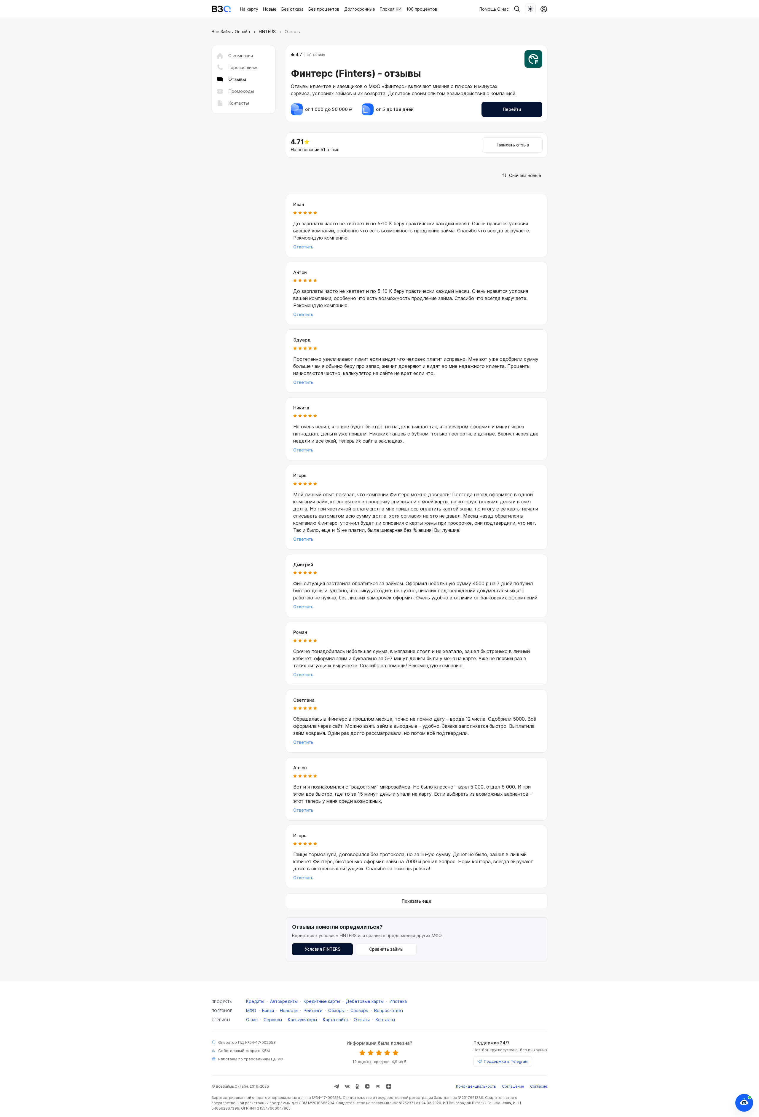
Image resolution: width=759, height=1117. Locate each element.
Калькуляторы (302, 1019)
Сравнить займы (386, 949)
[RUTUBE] (378, 1086)
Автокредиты (284, 1001)
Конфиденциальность (476, 1086)
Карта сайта (335, 1019)
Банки (268, 1010)
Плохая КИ (390, 9)
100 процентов (421, 9)
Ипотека (398, 1001)
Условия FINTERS (322, 949)
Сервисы (273, 1019)
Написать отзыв (512, 144)
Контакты (238, 103)
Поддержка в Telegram (506, 1061)
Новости (289, 1010)
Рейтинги (313, 1010)
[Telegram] (336, 1086)
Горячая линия (243, 67)
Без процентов (323, 9)
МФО (251, 1010)
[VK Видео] (367, 1086)
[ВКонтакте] (347, 1086)
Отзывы (362, 1019)
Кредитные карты (322, 1001)
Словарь (359, 1010)
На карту (249, 9)
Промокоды (241, 91)
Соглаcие (538, 1086)
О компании (240, 55)
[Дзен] (388, 1086)
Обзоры (336, 1010)
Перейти (512, 109)
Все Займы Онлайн (231, 31)
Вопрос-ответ (389, 1010)
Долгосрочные (359, 9)
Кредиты (255, 1001)
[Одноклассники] (357, 1086)
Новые (270, 9)
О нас (503, 9)
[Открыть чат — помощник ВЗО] (744, 1103)
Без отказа (292, 9)
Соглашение (513, 1086)
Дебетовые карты (365, 1001)
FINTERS (267, 31)
